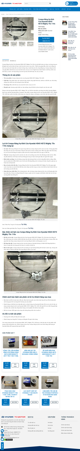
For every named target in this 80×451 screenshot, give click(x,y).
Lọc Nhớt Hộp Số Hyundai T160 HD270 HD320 (30, 393)
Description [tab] (5, 60)
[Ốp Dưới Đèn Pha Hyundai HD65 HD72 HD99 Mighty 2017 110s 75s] (49, 342)
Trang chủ (13, 9)
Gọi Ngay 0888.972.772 (46, 40)
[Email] (2, 430)
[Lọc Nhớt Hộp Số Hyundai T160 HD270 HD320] (30, 382)
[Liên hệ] (2, 435)
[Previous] (5, 28)
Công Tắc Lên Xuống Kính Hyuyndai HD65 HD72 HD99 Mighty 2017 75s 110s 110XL (11, 353)
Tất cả (69, 9)
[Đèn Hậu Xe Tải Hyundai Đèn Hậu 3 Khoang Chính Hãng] (30, 342)
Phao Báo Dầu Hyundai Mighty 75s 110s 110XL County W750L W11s (10, 393)
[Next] (31, 28)
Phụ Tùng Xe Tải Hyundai (40, 9)
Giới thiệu (20, 9)
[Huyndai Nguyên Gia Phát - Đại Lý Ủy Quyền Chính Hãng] (11, 3)
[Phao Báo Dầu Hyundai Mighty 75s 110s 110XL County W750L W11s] (10, 382)
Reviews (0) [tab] (13, 60)
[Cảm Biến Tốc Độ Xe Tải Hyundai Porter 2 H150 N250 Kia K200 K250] (50, 382)
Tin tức (57, 9)
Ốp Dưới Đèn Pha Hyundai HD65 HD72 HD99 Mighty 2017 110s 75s (49, 353)
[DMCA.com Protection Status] (7, 439)
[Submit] (50, 3)
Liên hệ (63, 9)
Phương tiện (27, 9)
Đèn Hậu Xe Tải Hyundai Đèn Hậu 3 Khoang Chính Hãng (30, 352)
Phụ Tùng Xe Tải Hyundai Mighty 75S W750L (18, 14)
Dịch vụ (52, 9)
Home (2, 14)
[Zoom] (4, 38)
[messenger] (2, 439)
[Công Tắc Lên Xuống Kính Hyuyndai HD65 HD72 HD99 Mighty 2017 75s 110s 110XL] (11, 342)
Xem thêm (15, 365)
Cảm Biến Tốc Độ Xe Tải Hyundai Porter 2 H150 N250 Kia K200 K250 (50, 393)
